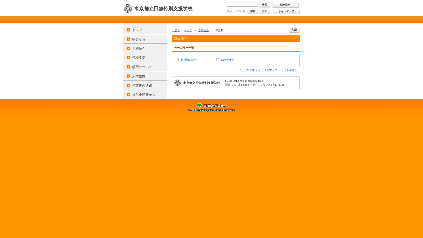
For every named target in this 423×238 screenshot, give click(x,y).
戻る (177, 30)
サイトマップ (286, 11)
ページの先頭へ (248, 70)
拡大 (264, 11)
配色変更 (285, 4)
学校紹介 (138, 48)
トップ (137, 30)
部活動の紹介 (189, 59)
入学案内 (138, 76)
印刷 (294, 29)
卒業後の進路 (142, 85)
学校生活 (138, 58)
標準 (252, 11)
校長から (138, 39)
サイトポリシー (290, 70)
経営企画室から (143, 95)
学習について (142, 67)
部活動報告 (227, 59)
